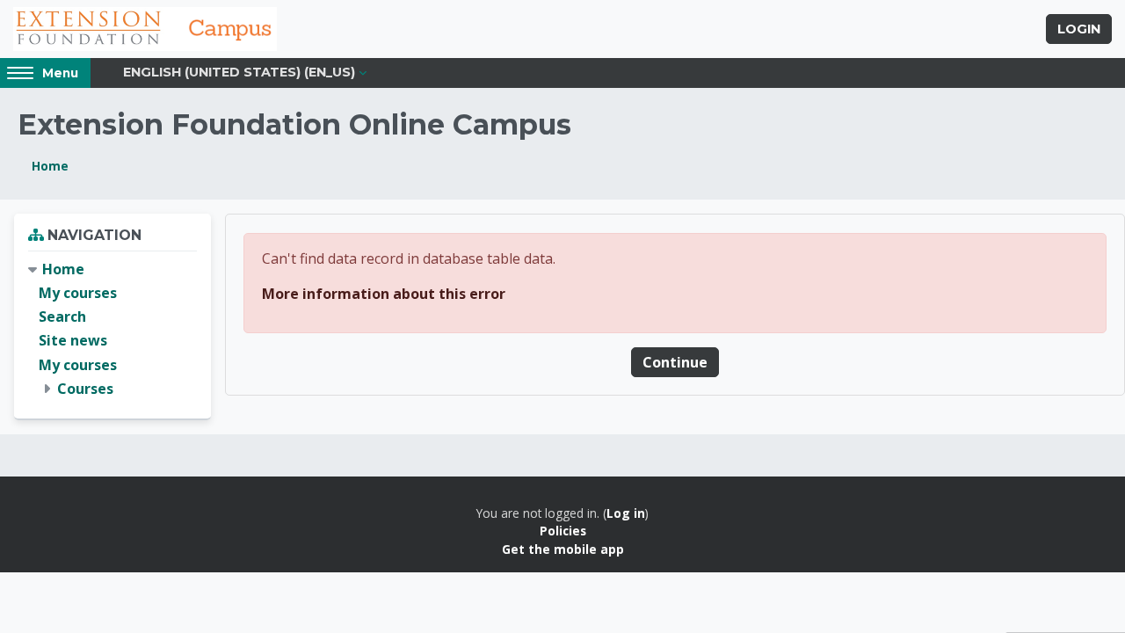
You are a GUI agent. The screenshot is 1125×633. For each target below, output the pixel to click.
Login (1078, 29)
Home (50, 165)
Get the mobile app (563, 549)
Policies (563, 530)
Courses (85, 388)
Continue (675, 362)
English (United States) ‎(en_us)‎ (239, 72)
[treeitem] (112, 329)
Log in (625, 513)
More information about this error (383, 293)
